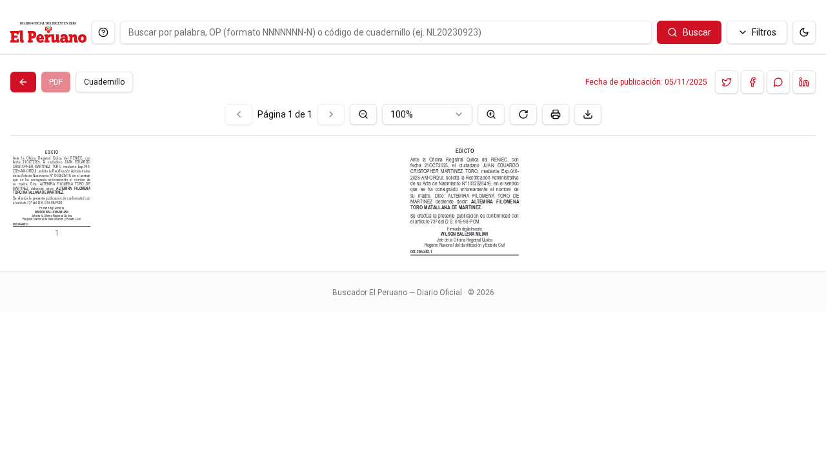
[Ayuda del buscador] (103, 32)
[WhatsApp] (778, 82)
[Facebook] (752, 82)
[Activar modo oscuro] (804, 32)
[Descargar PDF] (587, 114)
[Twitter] (726, 82)
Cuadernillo (104, 82)
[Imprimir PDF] (555, 114)
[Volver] (23, 82)
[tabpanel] (413, 180)
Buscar (697, 32)
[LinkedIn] (804, 82)
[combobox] (427, 114)
